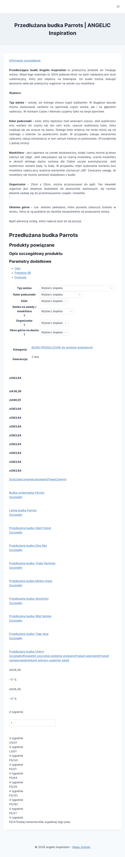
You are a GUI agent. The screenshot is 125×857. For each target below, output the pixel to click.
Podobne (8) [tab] (23, 272)
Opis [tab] (18, 268)
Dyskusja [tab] (20, 277)
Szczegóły (15, 497)
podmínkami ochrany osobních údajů (45, 660)
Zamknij (61, 479)
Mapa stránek (81, 847)
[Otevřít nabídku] (118, 6)
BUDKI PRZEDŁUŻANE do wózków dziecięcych (62, 347)
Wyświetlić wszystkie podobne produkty (48, 656)
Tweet (52, 479)
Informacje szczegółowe (25, 60)
